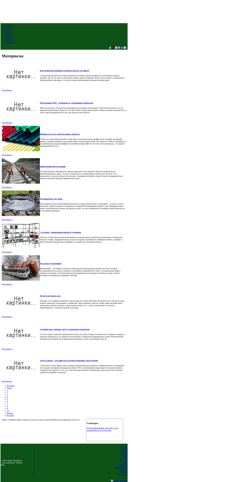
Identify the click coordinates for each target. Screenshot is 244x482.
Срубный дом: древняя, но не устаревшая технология (64, 329)
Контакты (10, 42)
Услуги (9, 31)
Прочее (124, 472)
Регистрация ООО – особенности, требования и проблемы (66, 103)
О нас (8, 29)
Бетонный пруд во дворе (51, 199)
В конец (10, 415)
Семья (125, 456)
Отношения (122, 465)
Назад (9, 388)
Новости (9, 38)
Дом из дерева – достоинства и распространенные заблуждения (69, 360)
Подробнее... (7, 90)
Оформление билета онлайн (52, 166)
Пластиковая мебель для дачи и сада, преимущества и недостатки (103, 429)
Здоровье (124, 454)
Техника (124, 451)
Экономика (123, 474)
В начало (11, 386)
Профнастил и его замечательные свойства (60, 134)
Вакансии (10, 40)
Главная (9, 26)
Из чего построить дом (50, 296)
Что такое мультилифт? (51, 263)
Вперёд (10, 413)
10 (8, 411)
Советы (124, 463)
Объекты (9, 35)
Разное (124, 447)
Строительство (121, 467)
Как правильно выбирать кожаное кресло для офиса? (64, 71)
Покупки (124, 460)
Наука (125, 449)
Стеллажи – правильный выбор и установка (60, 232)
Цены (8, 33)
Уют (126, 458)
